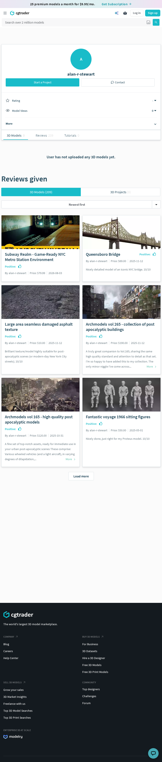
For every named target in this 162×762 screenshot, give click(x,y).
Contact (120, 82)
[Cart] (125, 13)
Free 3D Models (91, 665)
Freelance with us (14, 704)
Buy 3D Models (91, 636)
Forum (86, 703)
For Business (90, 644)
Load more (81, 476)
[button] (148, 22)
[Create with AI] (116, 13)
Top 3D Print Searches (17, 717)
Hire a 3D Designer (93, 658)
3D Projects (120, 192)
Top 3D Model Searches (17, 711)
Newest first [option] (77, 204)
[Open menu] (5, 13)
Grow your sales (13, 690)
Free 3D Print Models (95, 672)
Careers (8, 651)
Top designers (91, 689)
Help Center (10, 658)
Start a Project (42, 82)
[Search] (156, 22)
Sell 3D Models (12, 682)
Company (8, 636)
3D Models (41, 192)
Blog (6, 644)
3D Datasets (89, 651)
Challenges (89, 696)
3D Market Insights (15, 697)
